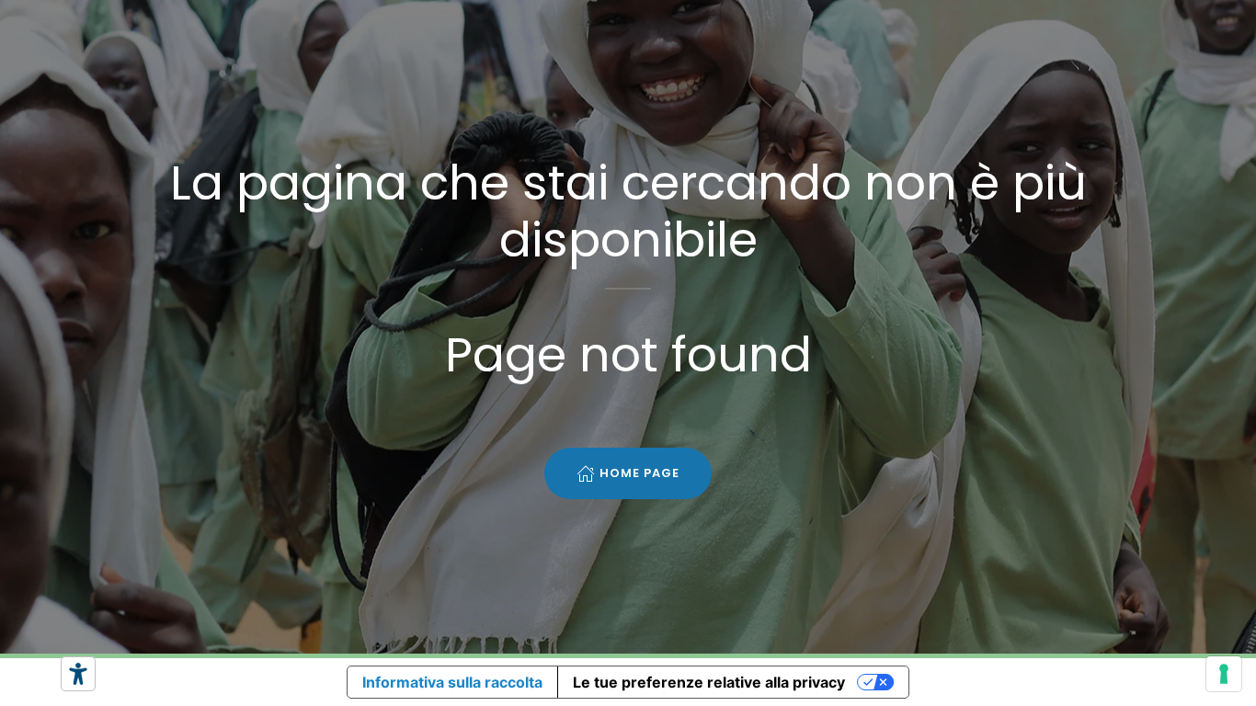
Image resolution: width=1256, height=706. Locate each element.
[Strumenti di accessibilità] (78, 673)
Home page (639, 473)
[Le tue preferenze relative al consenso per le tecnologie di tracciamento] (1223, 673)
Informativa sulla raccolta (452, 682)
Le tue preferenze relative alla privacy (709, 682)
